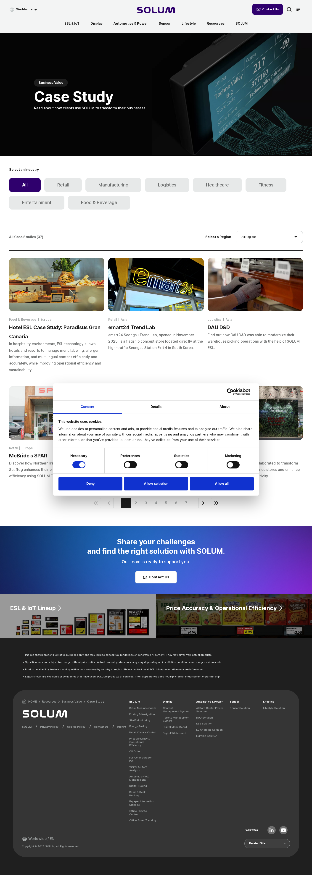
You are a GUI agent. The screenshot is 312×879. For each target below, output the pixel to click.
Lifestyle (189, 23)
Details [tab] (156, 407)
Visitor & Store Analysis (138, 768)
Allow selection (156, 484)
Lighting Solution (206, 735)
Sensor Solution (240, 708)
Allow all (222, 484)
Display (96, 23)
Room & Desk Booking (137, 793)
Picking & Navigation (142, 714)
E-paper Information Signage (141, 803)
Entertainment (36, 202)
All (25, 185)
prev (109, 503)
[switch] (130, 464)
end (216, 503)
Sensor (165, 23)
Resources (216, 23)
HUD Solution (204, 717)
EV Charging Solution (209, 729)
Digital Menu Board (175, 727)
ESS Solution (204, 723)
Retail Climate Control (142, 732)
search (289, 9)
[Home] (156, 10)
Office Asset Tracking (142, 820)
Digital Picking (138, 785)
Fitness (266, 185)
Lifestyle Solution (274, 708)
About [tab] (224, 407)
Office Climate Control (138, 812)
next (203, 503)
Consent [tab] (87, 407)
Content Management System (176, 709)
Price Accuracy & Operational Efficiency (139, 742)
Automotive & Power (131, 23)
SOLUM (241, 23)
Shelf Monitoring (139, 720)
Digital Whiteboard (174, 733)
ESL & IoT (71, 23)
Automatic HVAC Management (139, 778)
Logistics (167, 185)
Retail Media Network (142, 708)
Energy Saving (138, 726)
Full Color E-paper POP (140, 759)
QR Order (135, 751)
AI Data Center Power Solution (209, 709)
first (96, 503)
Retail (63, 185)
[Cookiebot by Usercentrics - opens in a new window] (234, 391)
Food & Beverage (99, 202)
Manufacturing (113, 185)
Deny (90, 484)
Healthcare (217, 185)
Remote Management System (176, 719)
